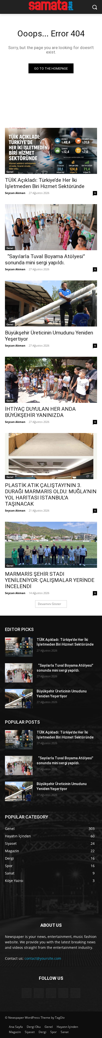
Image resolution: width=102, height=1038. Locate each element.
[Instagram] (63, 993)
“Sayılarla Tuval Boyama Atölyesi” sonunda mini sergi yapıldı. (45, 259)
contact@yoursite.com (43, 958)
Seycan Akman (15, 193)
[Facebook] (39, 993)
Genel (9, 171)
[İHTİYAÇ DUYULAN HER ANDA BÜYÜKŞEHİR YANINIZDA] (51, 380)
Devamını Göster (49, 604)
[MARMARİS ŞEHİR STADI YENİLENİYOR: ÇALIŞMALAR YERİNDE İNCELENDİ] (51, 545)
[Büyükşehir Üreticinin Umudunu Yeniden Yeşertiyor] (51, 303)
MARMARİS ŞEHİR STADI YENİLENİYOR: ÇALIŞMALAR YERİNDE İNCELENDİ (49, 580)
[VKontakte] (75, 993)
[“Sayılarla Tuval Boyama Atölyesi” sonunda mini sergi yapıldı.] (51, 227)
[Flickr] (51, 993)
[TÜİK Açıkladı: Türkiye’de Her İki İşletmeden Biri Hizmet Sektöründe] (51, 151)
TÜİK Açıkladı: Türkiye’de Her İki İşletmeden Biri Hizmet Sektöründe (44, 183)
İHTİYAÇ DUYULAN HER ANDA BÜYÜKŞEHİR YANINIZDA (40, 412)
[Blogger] (26, 993)
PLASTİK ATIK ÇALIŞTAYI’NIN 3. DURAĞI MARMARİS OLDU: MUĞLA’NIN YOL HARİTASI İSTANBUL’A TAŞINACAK (51, 494)
